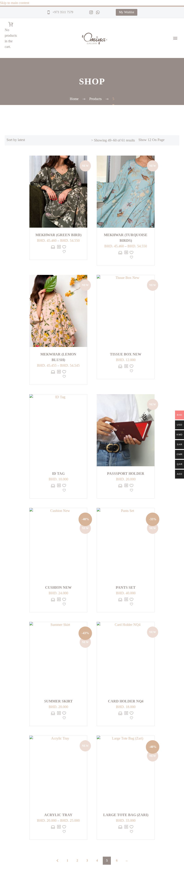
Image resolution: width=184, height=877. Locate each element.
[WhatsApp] (97, 12)
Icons (175, 84)
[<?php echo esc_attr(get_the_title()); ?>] (59, 250)
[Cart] (11, 24)
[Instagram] (91, 12)
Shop (175, 50)
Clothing (177, 179)
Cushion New (58, 587)
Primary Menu (175, 38)
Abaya (176, 190)
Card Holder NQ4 (125, 701)
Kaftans (176, 184)
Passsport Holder (125, 473)
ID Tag (58, 473)
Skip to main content (14, 3)
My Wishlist (126, 12)
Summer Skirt (58, 701)
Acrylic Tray (58, 815)
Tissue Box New (125, 354)
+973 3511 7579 (62, 12)
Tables (175, 167)
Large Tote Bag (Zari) (125, 815)
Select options (53, 250)
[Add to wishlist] (64, 250)
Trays (175, 162)
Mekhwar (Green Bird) (58, 235)
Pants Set (126, 587)
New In (176, 89)
